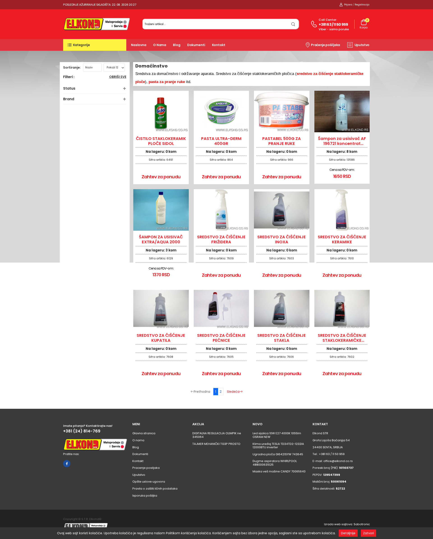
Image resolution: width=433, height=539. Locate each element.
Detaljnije (348, 533)
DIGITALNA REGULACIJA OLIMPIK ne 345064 (216, 435)
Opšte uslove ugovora (148, 481)
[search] (293, 24)
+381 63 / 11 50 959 (333, 24)
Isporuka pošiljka (144, 495)
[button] (94, 45)
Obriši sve (117, 77)
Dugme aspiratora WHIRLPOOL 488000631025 (275, 463)
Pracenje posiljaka (146, 468)
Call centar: (328, 20)
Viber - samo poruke (334, 29)
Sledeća (233, 391)
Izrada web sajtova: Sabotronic (347, 524)
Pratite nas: (71, 454)
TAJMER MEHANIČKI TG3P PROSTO (216, 444)
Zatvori (368, 533)
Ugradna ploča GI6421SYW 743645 (278, 454)
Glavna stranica (143, 433)
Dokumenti (196, 45)
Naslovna (138, 45)
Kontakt (218, 45)
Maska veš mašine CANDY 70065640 (279, 471)
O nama (159, 45)
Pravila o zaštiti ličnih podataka (154, 488)
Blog (176, 45)
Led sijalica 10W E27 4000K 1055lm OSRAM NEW (277, 435)
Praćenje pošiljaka (325, 45)
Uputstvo (362, 45)
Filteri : (68, 77)
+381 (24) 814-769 (81, 431)
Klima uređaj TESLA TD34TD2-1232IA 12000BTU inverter (278, 446)
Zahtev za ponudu (161, 177)
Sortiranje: (72, 67)
